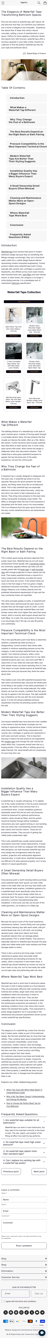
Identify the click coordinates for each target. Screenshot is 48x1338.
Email (4, 1204)
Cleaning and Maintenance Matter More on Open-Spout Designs (25, 201)
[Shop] (3, 3)
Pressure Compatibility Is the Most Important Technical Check (28, 145)
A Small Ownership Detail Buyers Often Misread (24, 187)
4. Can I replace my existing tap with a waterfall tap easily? (21, 1161)
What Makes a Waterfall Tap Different (22, 108)
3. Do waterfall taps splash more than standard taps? (20, 1152)
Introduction (17, 98)
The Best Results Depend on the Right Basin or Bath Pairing (26, 133)
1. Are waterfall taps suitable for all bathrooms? (21, 1121)
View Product (13, 335)
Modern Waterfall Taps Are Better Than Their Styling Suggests (22, 159)
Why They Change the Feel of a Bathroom (22, 121)
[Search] (39, 3)
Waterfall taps (7, 252)
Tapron (37, 1334)
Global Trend (38, 1330)
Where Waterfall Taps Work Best (19, 214)
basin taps (24, 569)
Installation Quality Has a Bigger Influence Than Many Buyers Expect (23, 173)
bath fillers (27, 274)
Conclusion (16, 225)
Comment (6, 1216)
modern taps (10, 741)
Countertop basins (37, 564)
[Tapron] (24, 3)
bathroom (16, 283)
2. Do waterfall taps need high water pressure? (22, 1143)
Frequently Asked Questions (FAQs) (20, 236)
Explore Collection (24, 301)
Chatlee (41, 1325)
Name (4, 1193)
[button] (45, 3)
